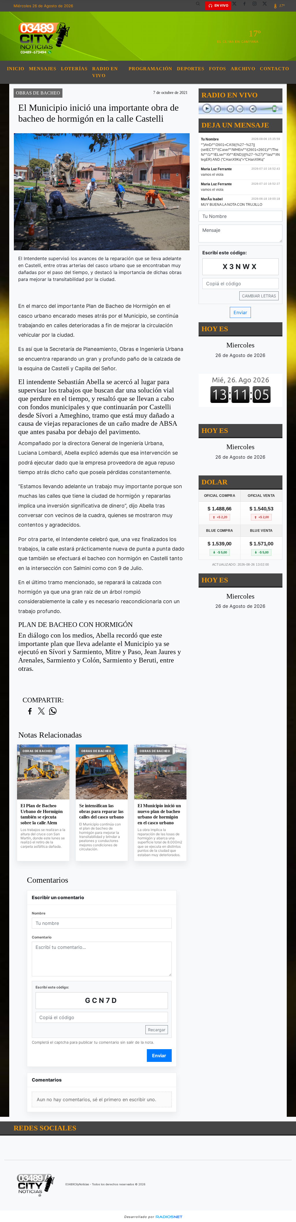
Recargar (156, 1029)
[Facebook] (246, 6)
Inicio (15, 68)
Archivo (243, 68)
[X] (236, 6)
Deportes (190, 68)
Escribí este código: (52, 987)
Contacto (274, 68)
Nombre (38, 913)
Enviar (159, 1055)
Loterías (74, 68)
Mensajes (42, 68)
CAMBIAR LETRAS (259, 295)
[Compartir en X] (41, 711)
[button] (200, 6)
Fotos (217, 68)
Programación (150, 68)
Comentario (41, 937)
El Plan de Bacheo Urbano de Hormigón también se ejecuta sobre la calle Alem (42, 814)
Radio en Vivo (105, 72)
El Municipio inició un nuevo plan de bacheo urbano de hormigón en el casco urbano (159, 814)
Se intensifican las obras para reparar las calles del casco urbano (101, 811)
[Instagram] (257, 6)
